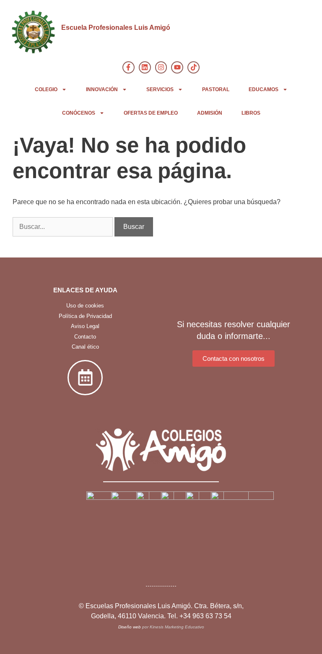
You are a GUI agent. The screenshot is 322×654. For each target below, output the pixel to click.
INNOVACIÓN (102, 89)
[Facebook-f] (128, 67)
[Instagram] (161, 67)
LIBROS (251, 113)
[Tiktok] (193, 67)
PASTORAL (215, 89)
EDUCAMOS (263, 89)
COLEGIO (46, 89)
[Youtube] (177, 67)
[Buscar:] (63, 226)
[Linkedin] (145, 67)
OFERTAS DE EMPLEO (151, 113)
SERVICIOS (160, 89)
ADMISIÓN (209, 113)
